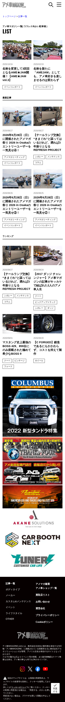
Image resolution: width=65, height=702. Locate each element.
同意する (55, 688)
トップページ (9, 16)
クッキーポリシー (19, 687)
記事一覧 (22, 16)
